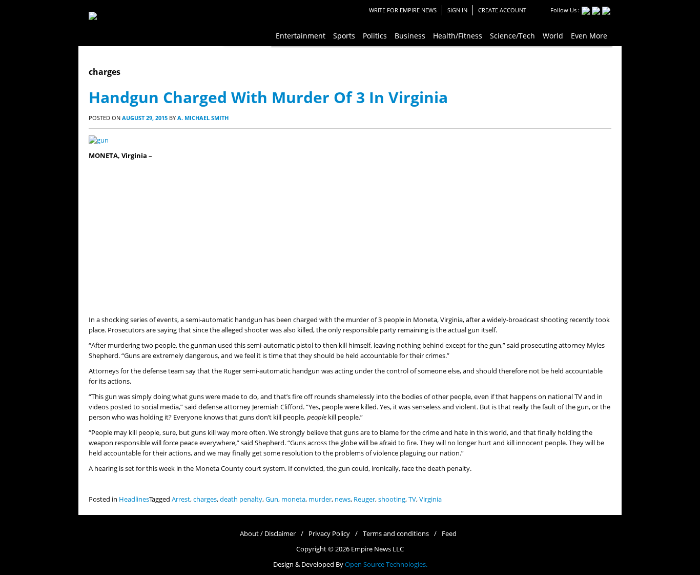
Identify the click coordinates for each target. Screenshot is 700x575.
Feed (449, 533)
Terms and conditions (396, 533)
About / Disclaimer (268, 533)
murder (320, 499)
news (343, 499)
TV (412, 499)
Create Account (502, 10)
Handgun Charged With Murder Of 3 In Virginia (268, 97)
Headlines (134, 499)
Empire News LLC (377, 549)
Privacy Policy (329, 533)
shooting (391, 499)
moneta (293, 499)
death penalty (241, 499)
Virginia (430, 499)
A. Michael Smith (203, 118)
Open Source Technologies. (386, 564)
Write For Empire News (403, 10)
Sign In (457, 10)
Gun (271, 499)
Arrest (181, 499)
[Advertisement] (350, 238)
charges (205, 499)
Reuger (364, 499)
